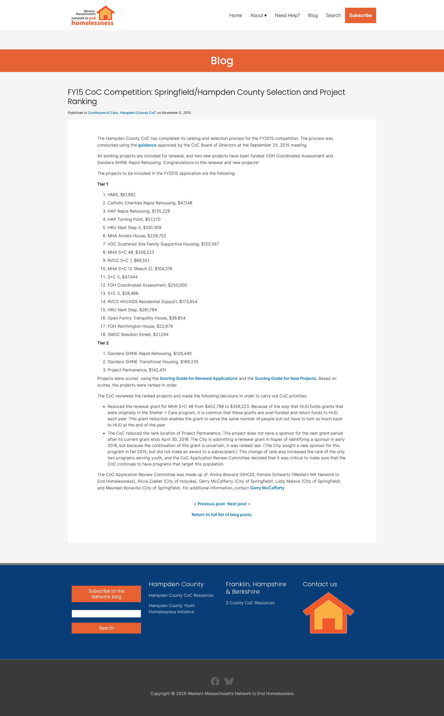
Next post (237, 503)
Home (235, 15)
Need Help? (287, 15)
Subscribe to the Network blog (106, 593)
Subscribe (360, 15)
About (256, 15)
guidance (147, 145)
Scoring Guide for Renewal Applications (199, 378)
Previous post (211, 503)
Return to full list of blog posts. (222, 514)
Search (333, 15)
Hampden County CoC (138, 113)
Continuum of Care (103, 113)
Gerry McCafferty (267, 487)
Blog (313, 15)
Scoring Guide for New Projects (285, 378)
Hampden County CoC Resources (181, 595)
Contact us (320, 584)
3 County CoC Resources (250, 602)
